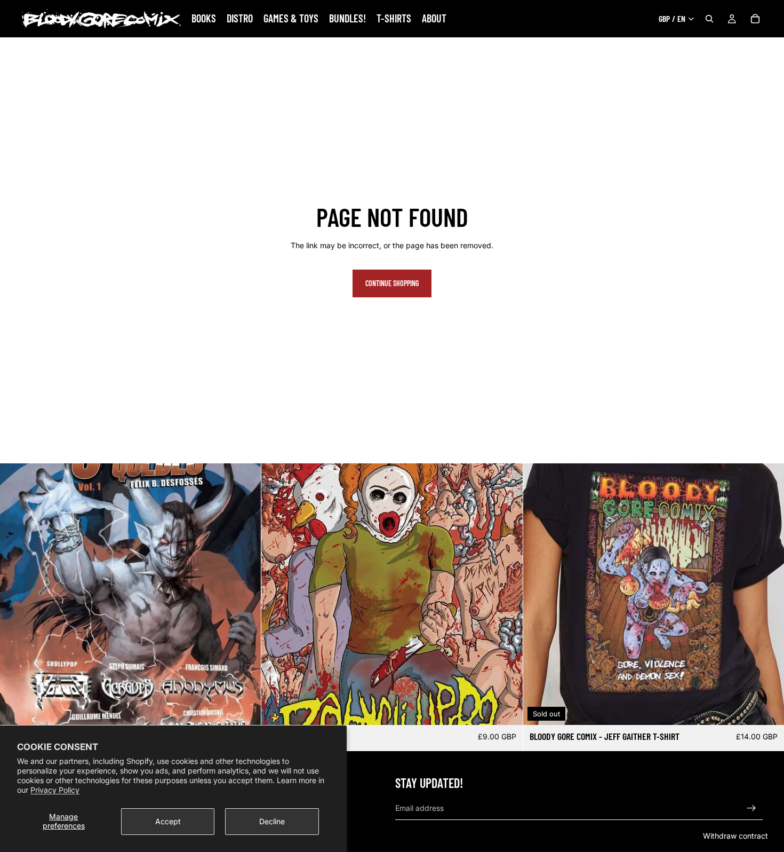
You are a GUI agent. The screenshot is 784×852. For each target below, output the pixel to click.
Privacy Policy (54, 789)
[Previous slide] (277, 594)
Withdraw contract (735, 835)
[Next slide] (507, 594)
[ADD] (244, 709)
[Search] (709, 18)
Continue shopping (392, 283)
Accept (168, 821)
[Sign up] (751, 808)
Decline (272, 821)
